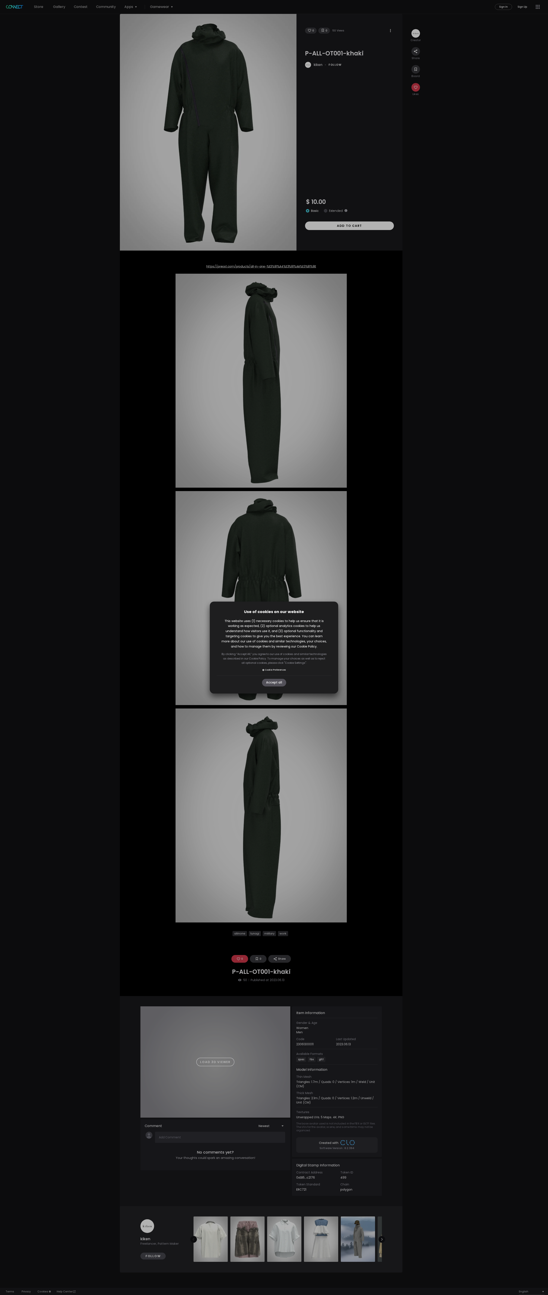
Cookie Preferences (275, 669)
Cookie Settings (295, 663)
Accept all (274, 682)
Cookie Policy (307, 646)
